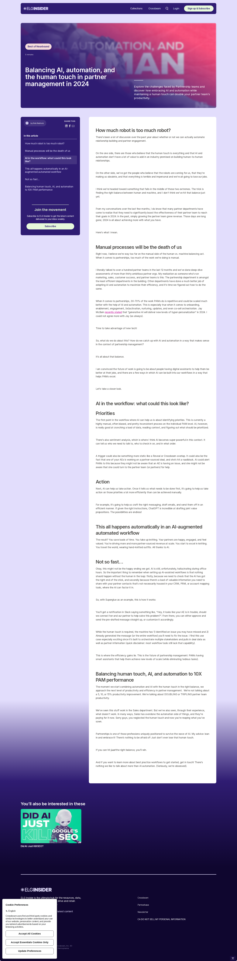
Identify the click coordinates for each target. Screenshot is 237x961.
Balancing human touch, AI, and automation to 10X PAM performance (49, 188)
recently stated (113, 312)
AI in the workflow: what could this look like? (48, 160)
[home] (35, 8)
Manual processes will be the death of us (47, 150)
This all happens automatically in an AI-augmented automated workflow (46, 170)
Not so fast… (32, 179)
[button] (136, 8)
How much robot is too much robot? (44, 143)
